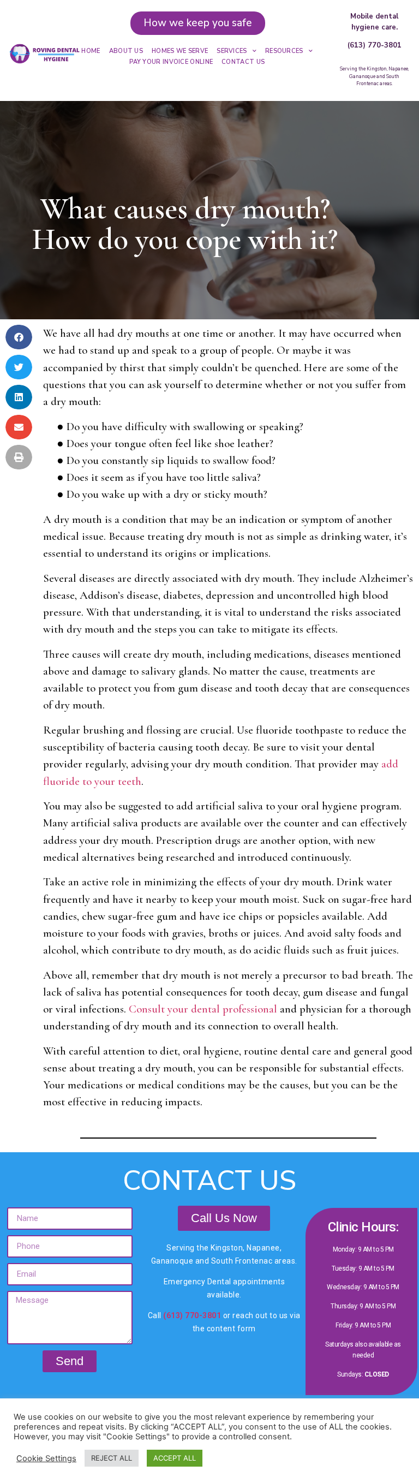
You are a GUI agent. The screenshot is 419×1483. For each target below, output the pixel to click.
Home (90, 51)
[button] (18, 337)
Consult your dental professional (203, 1009)
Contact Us (243, 62)
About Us (126, 51)
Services (232, 51)
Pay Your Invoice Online (171, 62)
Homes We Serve (180, 51)
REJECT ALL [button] (111, 1458)
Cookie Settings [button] (46, 1458)
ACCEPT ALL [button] (174, 1458)
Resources (284, 51)
